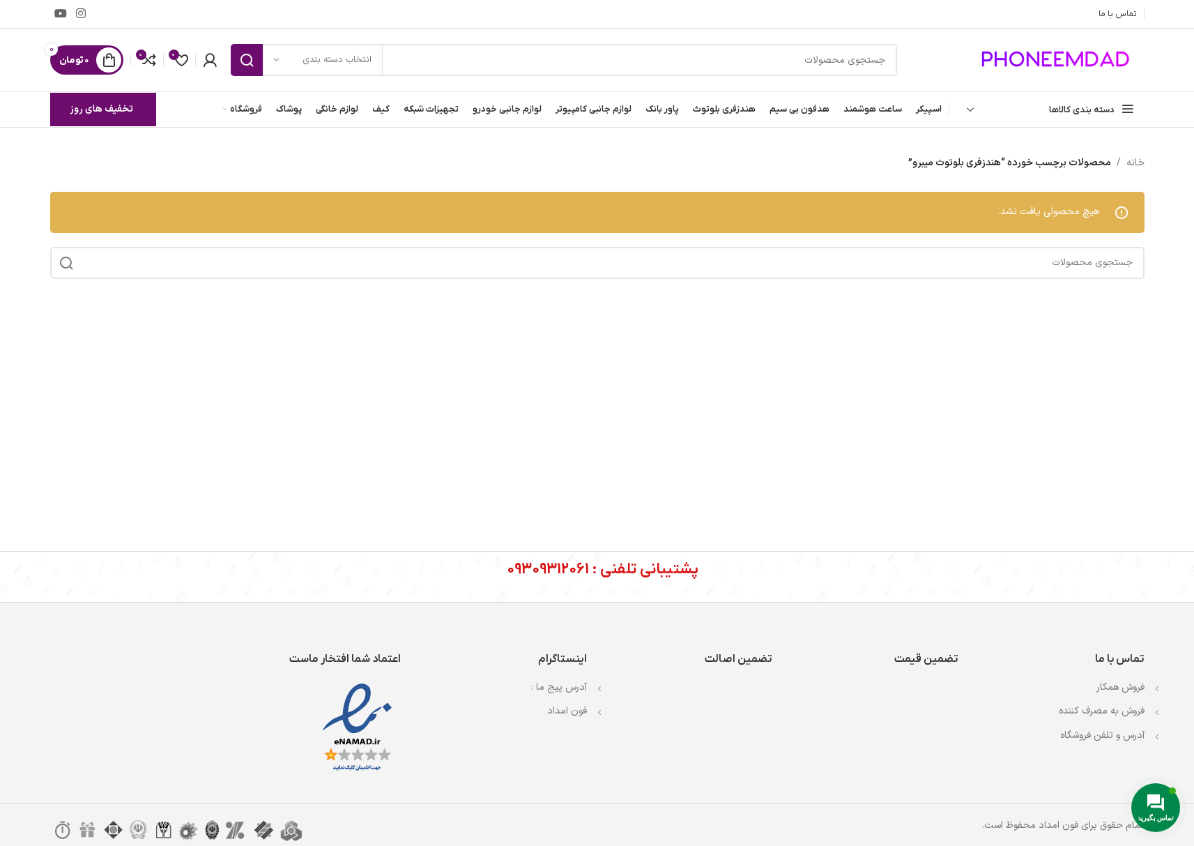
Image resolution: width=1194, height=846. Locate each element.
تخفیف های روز (101, 109)
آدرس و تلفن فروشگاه (1102, 735)
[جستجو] (247, 60)
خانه (1135, 163)
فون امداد (567, 711)
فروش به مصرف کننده (1102, 711)
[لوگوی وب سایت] (1057, 59)
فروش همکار (1120, 687)
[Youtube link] (61, 14)
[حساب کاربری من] (210, 60)
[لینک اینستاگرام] (81, 14)
